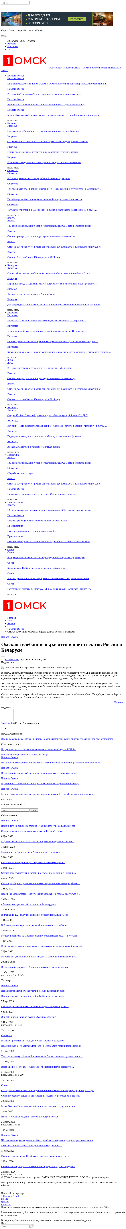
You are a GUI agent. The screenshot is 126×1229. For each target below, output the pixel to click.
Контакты (12, 46)
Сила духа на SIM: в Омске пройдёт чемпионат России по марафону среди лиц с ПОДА (47, 1090)
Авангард (12, 407)
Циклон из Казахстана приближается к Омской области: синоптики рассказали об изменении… (57, 83)
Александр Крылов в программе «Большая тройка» (34, 446)
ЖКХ (10, 360)
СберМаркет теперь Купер (21, 473)
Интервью (12, 312)
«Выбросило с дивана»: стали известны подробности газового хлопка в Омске (48, 541)
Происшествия (15, 502)
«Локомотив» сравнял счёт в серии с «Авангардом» (28, 904)
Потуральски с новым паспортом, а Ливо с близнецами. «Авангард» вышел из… (50, 589)
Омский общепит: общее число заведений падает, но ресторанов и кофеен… (41, 1095)
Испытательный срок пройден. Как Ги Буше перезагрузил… (33, 996)
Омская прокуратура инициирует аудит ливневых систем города (41, 236)
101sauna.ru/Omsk (10, 1196)
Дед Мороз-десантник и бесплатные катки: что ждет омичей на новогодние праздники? (53, 304)
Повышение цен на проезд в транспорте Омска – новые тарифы (41, 494)
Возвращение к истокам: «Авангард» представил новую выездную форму (46, 557)
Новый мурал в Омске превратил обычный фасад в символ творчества (44, 199)
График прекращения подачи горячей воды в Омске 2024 (37, 520)
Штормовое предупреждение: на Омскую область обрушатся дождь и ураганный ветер (47, 1140)
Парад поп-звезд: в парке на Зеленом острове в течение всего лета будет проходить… (52, 283)
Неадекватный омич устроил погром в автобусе (32, 531)
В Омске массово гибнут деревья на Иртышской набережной (39, 368)
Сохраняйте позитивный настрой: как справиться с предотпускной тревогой (47, 141)
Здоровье (12, 123)
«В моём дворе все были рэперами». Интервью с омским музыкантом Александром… (52, 341)
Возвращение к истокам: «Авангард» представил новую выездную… (37, 1066)
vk (8, 49)
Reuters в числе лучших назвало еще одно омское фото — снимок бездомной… (42, 946)
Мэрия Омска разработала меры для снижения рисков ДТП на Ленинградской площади (53, 115)
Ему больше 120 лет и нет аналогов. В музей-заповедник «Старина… (37, 841)
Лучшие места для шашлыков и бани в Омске (31, 294)
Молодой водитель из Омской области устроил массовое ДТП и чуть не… (40, 935)
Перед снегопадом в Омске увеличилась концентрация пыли (33, 990)
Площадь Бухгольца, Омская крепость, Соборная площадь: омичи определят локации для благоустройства (57, 739)
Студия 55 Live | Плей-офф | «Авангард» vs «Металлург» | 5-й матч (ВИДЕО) (47, 415)
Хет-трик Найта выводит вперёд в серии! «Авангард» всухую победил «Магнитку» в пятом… (57, 425)
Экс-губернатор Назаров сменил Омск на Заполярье (28, 1017)
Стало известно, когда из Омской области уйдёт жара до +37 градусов (38, 1166)
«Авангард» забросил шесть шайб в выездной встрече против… (35, 1006)
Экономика (13, 454)
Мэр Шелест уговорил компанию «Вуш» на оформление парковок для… (39, 956)
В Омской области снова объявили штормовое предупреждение (34, 967)
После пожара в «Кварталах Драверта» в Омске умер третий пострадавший (41, 1046)
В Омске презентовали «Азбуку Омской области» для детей (38, 178)
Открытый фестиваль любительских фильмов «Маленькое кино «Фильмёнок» (48, 273)
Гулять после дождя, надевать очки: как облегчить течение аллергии (43, 152)
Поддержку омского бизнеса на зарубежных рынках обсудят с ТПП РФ (38, 749)
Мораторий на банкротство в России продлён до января (30, 852)
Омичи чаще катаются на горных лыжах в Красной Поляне (32, 831)
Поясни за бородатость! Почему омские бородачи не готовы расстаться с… (40, 894)
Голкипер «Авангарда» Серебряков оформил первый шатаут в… (35, 1156)
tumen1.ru (6, 1204)
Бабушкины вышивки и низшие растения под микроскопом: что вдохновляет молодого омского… (59, 352)
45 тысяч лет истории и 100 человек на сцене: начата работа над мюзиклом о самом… (52, 209)
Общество (12, 170)
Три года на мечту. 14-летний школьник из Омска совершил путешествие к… (42, 1056)
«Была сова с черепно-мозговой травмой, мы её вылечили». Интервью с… (46, 320)
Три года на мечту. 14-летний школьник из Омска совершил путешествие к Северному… (54, 189)
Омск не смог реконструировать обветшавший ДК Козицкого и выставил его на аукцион (54, 246)
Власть (11, 217)
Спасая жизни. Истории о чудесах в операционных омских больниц (43, 131)
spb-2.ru (5, 1201)
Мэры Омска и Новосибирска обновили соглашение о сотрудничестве (38, 1106)
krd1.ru (4, 1198)
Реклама (11, 43)
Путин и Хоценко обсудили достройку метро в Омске (29, 1116)
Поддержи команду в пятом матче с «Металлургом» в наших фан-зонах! (45, 436)
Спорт (10, 549)
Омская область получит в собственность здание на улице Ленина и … (38, 873)
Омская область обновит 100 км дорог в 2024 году (33, 257)
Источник (119, 702)
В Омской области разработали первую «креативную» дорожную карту (45, 94)
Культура (12, 265)
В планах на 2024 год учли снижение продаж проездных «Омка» (35, 914)
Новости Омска (15, 75)
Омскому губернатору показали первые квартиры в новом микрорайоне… (40, 883)
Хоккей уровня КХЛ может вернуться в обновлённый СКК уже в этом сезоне (48, 578)
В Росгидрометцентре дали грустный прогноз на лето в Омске (34, 925)
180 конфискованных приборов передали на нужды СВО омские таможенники (49, 225)
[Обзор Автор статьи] (7, 720)
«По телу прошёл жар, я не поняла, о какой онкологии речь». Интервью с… (47, 331)
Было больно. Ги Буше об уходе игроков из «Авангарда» (37, 568)
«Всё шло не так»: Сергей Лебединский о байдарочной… (31, 1145)
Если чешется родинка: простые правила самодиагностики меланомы (44, 162)
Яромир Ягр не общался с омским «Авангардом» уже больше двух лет (38, 826)
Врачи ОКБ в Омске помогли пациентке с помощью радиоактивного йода (46, 104)
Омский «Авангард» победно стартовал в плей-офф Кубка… (33, 862)
